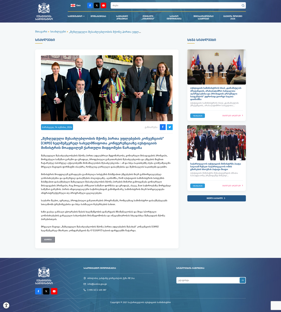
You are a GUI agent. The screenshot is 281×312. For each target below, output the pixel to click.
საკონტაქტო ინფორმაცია (100, 268)
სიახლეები (58, 31)
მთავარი (41, 31)
